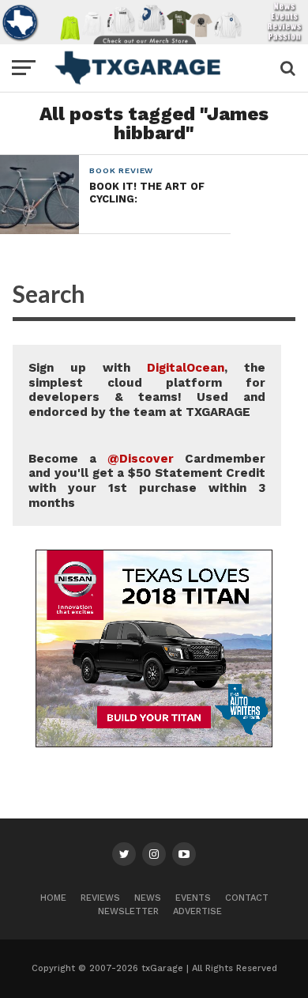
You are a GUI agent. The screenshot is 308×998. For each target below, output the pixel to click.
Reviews (100, 898)
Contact (247, 898)
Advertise (197, 911)
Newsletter (128, 911)
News (147, 898)
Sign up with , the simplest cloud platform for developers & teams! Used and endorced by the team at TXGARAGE (146, 390)
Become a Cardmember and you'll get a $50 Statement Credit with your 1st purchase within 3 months (146, 481)
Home (53, 898)
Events (193, 898)
